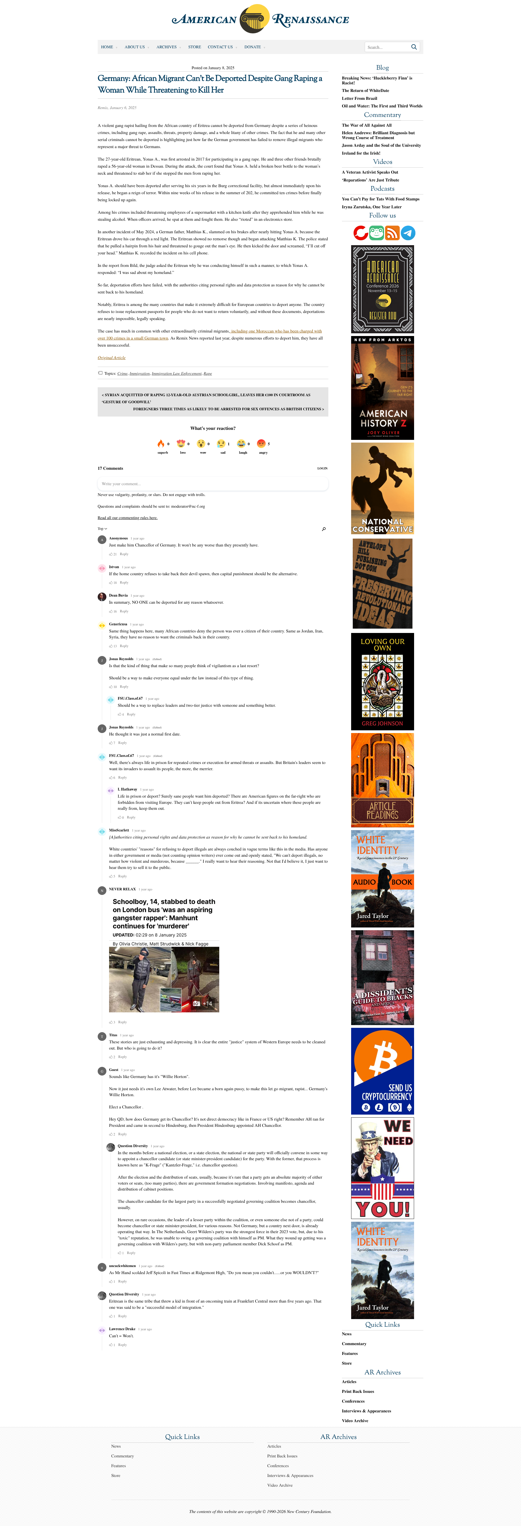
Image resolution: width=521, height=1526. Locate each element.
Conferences (353, 1401)
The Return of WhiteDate (365, 90)
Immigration (139, 373)
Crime (122, 373)
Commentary (382, 115)
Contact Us (220, 47)
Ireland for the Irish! (361, 153)
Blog (382, 68)
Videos (382, 162)
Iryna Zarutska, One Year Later (372, 206)
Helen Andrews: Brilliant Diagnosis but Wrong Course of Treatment (378, 135)
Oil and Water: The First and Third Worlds (382, 106)
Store (194, 47)
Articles (349, 1381)
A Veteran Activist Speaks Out (370, 172)
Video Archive (355, 1421)
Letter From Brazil (359, 98)
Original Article (112, 357)
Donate (252, 47)
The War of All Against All (367, 125)
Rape (208, 373)
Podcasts (383, 189)
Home (107, 47)
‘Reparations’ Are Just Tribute (370, 180)
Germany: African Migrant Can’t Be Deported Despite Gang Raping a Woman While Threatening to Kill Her (210, 85)
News (346, 1334)
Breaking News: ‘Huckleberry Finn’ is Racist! (377, 80)
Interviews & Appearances (366, 1411)
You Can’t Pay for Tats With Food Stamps (381, 199)
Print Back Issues (358, 1391)
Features (350, 1353)
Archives (167, 47)
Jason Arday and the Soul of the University (381, 145)
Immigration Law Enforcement (177, 373)
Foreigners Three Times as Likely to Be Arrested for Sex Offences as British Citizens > (228, 409)
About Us (135, 47)
